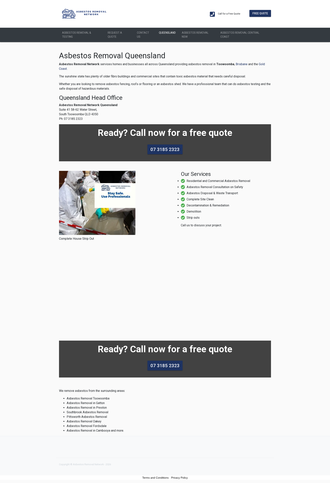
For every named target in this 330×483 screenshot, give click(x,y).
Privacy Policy (179, 477)
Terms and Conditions (155, 477)
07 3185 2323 (165, 149)
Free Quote (260, 13)
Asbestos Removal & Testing (76, 34)
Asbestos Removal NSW (195, 34)
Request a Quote (115, 34)
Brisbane (241, 64)
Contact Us (143, 34)
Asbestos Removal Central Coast (239, 34)
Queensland (167, 32)
